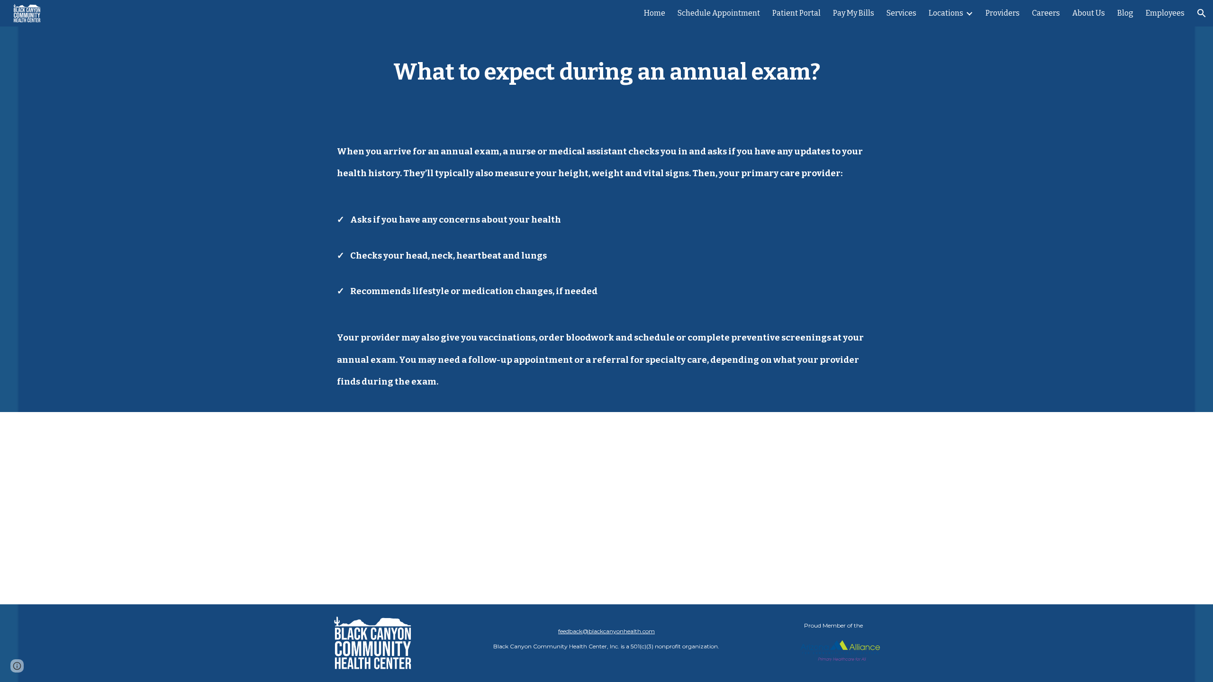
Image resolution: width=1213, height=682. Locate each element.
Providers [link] (1003, 13)
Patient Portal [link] (796, 13)
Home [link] (654, 13)
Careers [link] (1046, 13)
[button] (1201, 13)
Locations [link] (946, 13)
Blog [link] (1125, 13)
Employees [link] (1165, 13)
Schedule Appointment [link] (719, 13)
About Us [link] (1088, 13)
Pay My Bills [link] (853, 13)
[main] (606, 69)
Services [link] (901, 13)
